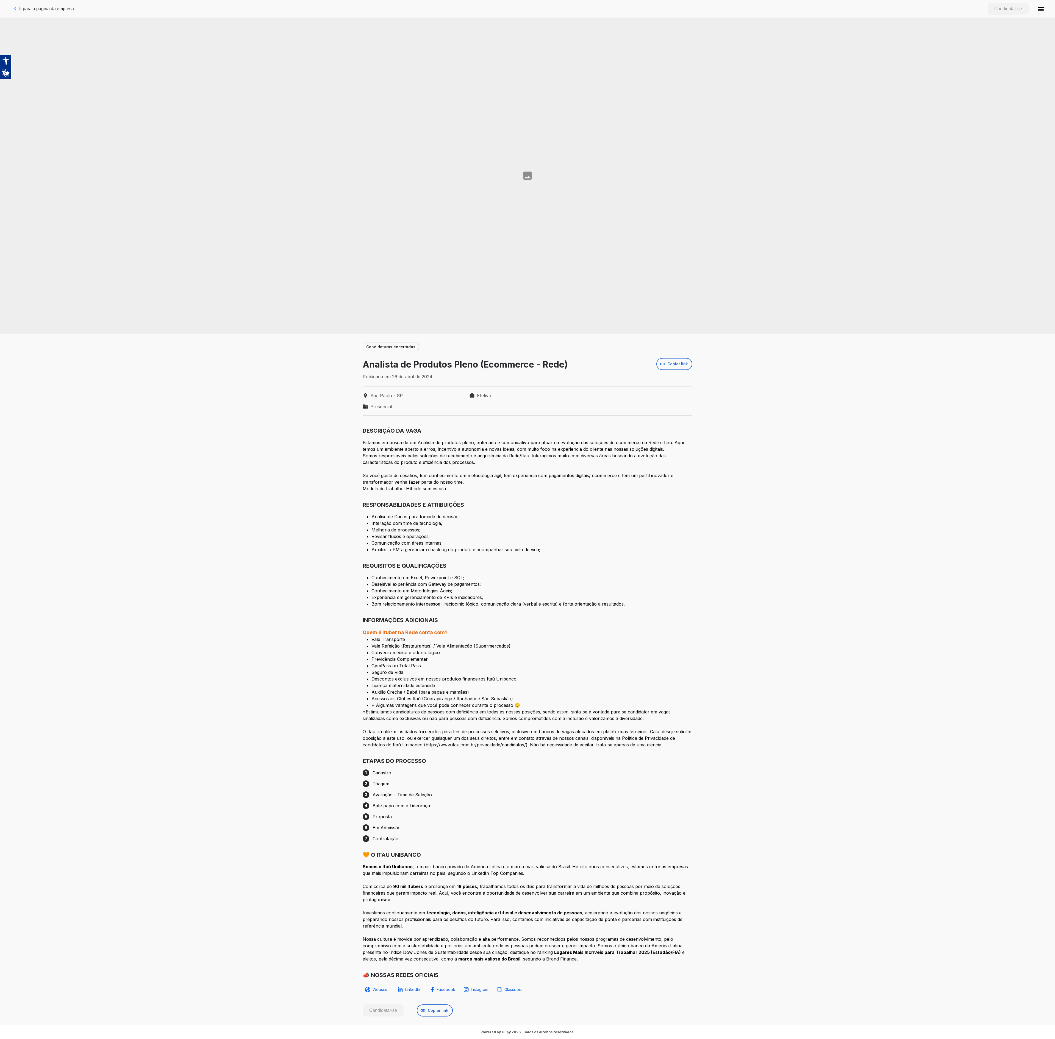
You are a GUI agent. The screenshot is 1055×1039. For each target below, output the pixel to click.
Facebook (446, 989)
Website (380, 989)
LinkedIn (412, 989)
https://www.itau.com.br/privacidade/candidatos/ (476, 744)
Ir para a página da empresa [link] (46, 8)
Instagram (479, 989)
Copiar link (677, 364)
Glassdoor (513, 989)
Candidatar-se (1008, 8)
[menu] (1040, 9)
